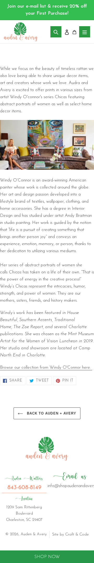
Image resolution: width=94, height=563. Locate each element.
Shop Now (47, 557)
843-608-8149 (24, 483)
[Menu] (84, 31)
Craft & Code (77, 535)
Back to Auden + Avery (51, 413)
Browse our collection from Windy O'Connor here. (46, 367)
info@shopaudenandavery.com (70, 480)
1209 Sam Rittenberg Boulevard (24, 509)
